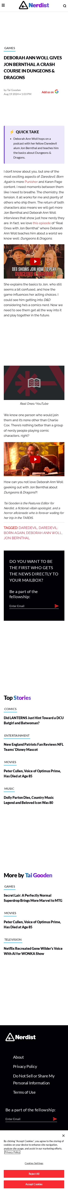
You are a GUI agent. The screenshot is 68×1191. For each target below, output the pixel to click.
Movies (10, 762)
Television (13, 939)
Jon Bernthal (17, 538)
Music (9, 788)
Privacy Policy (25, 1066)
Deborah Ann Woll (44, 533)
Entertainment (17, 735)
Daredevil (28, 528)
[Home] (20, 1040)
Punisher (31, 182)
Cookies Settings (34, 1163)
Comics (10, 709)
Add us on (47, 92)
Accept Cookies (34, 1184)
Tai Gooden (14, 90)
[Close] (63, 1135)
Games (9, 48)
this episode (42, 223)
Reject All (34, 1173)
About (18, 1057)
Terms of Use (24, 1092)
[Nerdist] (34, 6)
